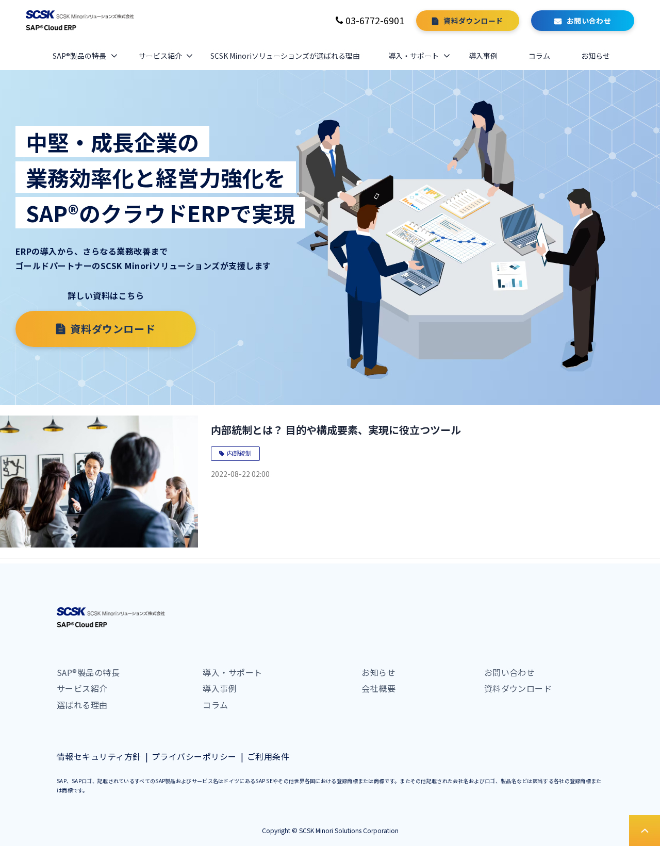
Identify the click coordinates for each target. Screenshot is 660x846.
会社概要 (378, 688)
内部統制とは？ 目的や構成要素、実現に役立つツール (336, 429)
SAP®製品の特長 (79, 56)
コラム (539, 56)
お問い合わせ (589, 20)
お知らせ (595, 56)
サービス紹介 (160, 56)
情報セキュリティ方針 (99, 756)
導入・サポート (413, 56)
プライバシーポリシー (194, 756)
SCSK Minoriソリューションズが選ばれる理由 (285, 56)
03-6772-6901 (374, 20)
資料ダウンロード (473, 20)
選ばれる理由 (82, 704)
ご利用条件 (268, 756)
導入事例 (483, 56)
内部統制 (239, 453)
